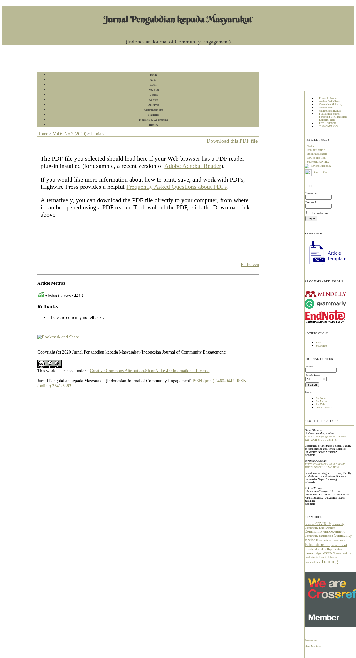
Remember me (320, 213)
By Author (321, 401)
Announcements (154, 109)
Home (153, 74)
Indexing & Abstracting (153, 119)
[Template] (325, 265)
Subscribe (321, 345)
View (318, 342)
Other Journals (324, 407)
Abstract (311, 145)
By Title (320, 404)
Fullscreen (250, 264)
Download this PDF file (232, 141)
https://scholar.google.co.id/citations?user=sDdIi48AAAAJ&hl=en (325, 438)
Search (154, 94)
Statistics (153, 114)
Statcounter (311, 640)
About (154, 79)
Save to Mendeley (321, 165)
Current (154, 99)
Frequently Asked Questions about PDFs (176, 186)
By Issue (320, 398)
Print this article (316, 149)
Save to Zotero (321, 172)
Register (154, 89)
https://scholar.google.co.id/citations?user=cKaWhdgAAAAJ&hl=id (325, 465)
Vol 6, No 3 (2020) (69, 133)
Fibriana (98, 133)
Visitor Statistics (328, 126)
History (154, 124)
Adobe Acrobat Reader (192, 165)
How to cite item (316, 157)
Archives (153, 104)
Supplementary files (318, 161)
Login (153, 84)
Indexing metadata (317, 153)
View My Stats (313, 646)
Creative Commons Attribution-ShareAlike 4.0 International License (149, 370)
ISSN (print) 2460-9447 (213, 380)
